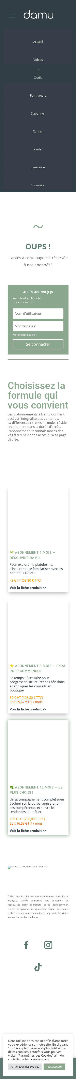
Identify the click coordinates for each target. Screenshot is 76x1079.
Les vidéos (18, 1011)
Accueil (15, 999)
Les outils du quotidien (28, 1016)
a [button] (12, 16)
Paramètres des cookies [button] (25, 1066)
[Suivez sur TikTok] (38, 967)
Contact (16, 1028)
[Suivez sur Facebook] (26, 945)
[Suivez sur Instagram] (48, 945)
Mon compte (20, 1022)
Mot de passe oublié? (24, 334)
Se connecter (38, 344)
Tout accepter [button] (54, 1066)
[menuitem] (38, 37)
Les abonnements (25, 1005)
